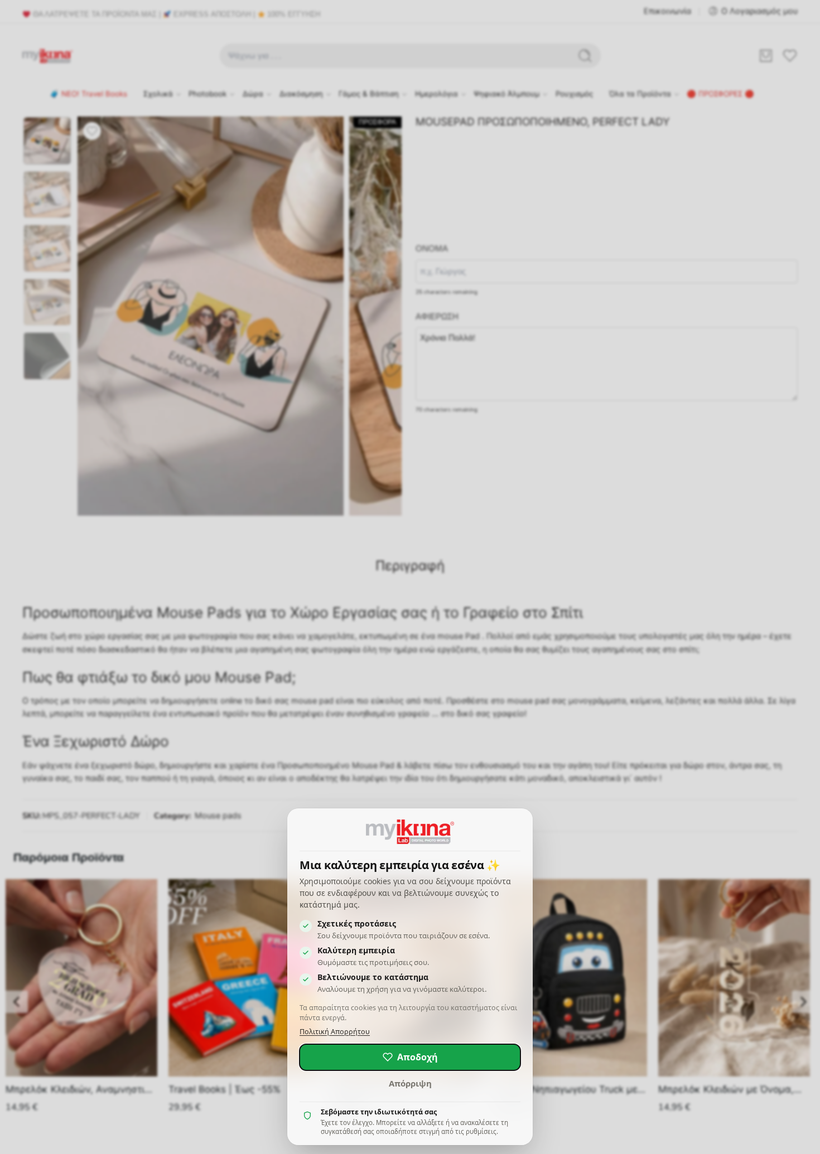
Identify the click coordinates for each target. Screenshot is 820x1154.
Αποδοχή (417, 1057)
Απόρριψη (410, 1083)
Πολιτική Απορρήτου (335, 1031)
